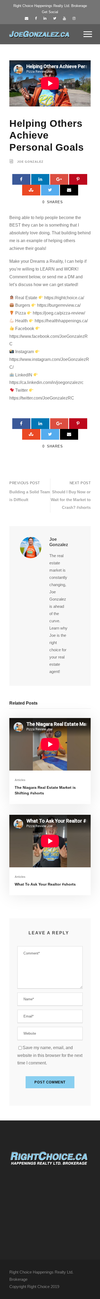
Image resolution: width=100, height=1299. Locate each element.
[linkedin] (44, 18)
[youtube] (64, 18)
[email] (26, 18)
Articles (20, 780)
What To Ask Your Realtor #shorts (45, 884)
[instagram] (74, 18)
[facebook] (36, 18)
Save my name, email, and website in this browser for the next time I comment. (49, 1055)
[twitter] (54, 18)
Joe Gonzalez (30, 161)
